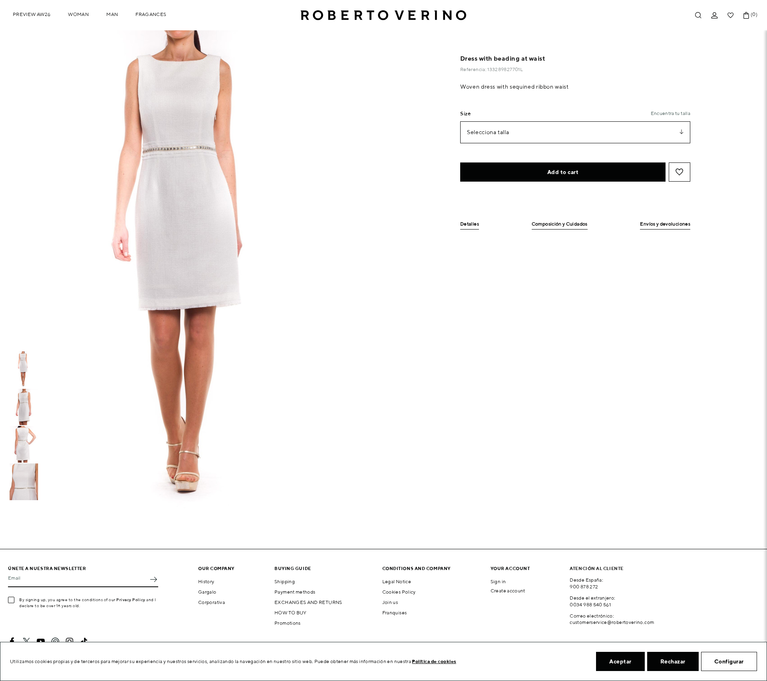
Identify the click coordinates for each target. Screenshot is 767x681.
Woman (78, 14)
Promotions (287, 623)
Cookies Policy (399, 592)
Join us (390, 602)
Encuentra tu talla (670, 113)
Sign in (498, 581)
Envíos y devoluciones (665, 224)
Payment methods (294, 592)
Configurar (729, 661)
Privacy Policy (130, 599)
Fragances (150, 14)
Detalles (469, 224)
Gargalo (207, 592)
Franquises (394, 613)
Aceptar (620, 661)
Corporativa (211, 602)
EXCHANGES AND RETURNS (308, 602)
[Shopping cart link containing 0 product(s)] (746, 15)
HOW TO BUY (290, 613)
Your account (510, 568)
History (206, 581)
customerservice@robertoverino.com (612, 622)
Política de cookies (434, 661)
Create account (508, 591)
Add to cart (563, 172)
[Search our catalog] (698, 15)
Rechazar (673, 661)
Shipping (284, 581)
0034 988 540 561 (590, 605)
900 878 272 (584, 587)
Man (112, 14)
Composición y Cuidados (560, 224)
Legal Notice (396, 581)
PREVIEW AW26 (31, 14)
